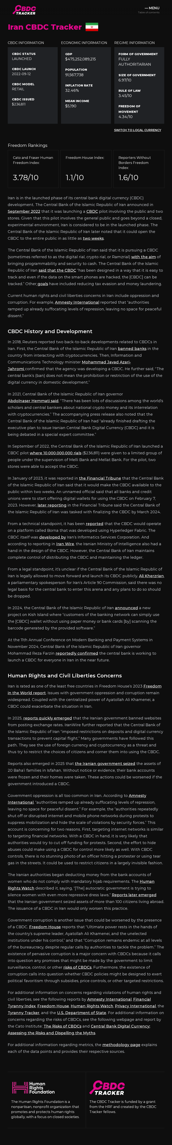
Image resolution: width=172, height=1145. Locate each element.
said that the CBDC (57, 270)
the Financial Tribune (100, 478)
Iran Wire (65, 544)
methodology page (121, 1045)
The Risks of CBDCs (62, 1026)
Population (76, 70)
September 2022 (24, 211)
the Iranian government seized (105, 763)
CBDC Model (23, 84)
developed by (52, 537)
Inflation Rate (79, 85)
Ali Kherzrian (151, 576)
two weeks (93, 238)
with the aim (143, 257)
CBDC (92, 211)
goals (42, 284)
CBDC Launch (24, 69)
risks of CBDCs (77, 967)
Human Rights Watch (92, 1006)
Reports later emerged (134, 895)
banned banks (132, 348)
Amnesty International (77, 302)
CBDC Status (24, 54)
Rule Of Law (130, 91)
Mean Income (77, 101)
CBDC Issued (23, 99)
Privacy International (135, 1006)
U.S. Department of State (81, 1013)
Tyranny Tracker (23, 1013)
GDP (68, 54)
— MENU (148, 10)
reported (94, 523)
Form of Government (138, 54)
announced (126, 608)
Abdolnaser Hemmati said (33, 401)
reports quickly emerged (47, 718)
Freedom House (45, 927)
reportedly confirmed (77, 653)
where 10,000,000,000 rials (55, 453)
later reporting (52, 505)
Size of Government (137, 75)
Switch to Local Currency (137, 130)
